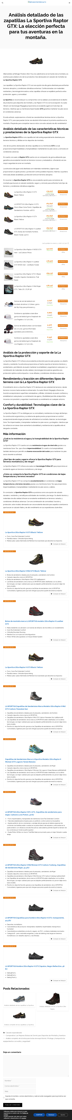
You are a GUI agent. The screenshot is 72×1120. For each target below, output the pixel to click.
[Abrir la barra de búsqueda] (2, 3)
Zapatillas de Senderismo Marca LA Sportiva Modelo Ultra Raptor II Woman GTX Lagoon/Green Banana (33, 760)
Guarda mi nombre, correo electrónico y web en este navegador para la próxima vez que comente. (35, 1097)
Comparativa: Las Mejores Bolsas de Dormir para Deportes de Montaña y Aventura (35, 1035)
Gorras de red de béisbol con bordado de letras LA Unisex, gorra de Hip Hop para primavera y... (26, 304)
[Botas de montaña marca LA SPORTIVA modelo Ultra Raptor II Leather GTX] (36, 611)
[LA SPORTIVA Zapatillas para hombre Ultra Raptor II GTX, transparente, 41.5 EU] (36, 907)
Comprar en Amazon (59, 544)
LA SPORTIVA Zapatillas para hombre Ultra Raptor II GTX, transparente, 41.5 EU (34, 919)
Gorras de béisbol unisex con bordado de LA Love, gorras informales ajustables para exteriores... (27, 329)
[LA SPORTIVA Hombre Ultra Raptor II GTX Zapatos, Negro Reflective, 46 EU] (36, 956)
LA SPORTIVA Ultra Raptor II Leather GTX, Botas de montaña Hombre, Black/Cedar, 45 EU (27, 232)
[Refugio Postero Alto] (37, 3)
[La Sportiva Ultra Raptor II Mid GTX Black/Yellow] (36, 561)
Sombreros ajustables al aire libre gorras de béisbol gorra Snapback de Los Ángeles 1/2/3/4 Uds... (27, 316)
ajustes (24, 1118)
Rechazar (51, 1115)
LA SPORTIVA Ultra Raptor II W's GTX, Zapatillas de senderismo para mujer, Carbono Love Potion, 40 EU (33, 813)
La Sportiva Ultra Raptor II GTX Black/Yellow (24, 532)
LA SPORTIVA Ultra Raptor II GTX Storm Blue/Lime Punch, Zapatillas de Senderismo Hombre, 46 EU (27, 207)
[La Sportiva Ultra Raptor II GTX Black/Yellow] (36, 522)
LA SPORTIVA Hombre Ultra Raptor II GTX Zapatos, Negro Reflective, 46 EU (34, 967)
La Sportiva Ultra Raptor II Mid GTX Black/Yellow (25, 571)
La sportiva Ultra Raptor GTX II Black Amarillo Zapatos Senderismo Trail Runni (27, 277)
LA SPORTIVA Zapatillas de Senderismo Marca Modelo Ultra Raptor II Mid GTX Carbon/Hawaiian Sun (35, 707)
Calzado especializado (14, 1033)
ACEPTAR (39, 1115)
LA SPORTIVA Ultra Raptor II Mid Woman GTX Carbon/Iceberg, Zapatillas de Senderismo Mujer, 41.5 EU (35, 866)
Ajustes (63, 1115)
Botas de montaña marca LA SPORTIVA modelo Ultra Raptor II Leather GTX (34, 622)
